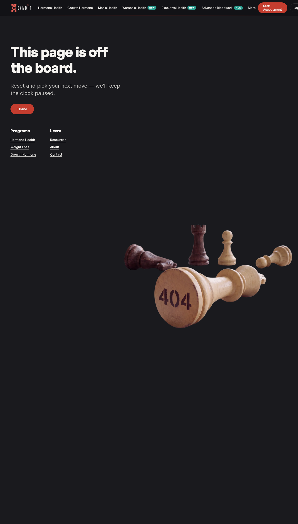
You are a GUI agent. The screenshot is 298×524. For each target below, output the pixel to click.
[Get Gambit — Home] (23, 7)
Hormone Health (50, 8)
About (54, 147)
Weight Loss (19, 147)
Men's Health (107, 8)
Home (22, 109)
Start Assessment (272, 7)
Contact (56, 154)
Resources (58, 140)
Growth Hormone (80, 8)
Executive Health (178, 8)
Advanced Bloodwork (221, 8)
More (252, 8)
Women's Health (138, 8)
